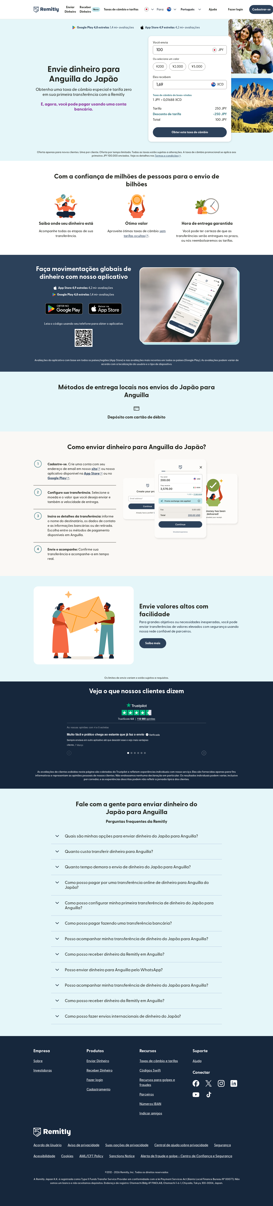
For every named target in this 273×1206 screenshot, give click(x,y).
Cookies (67, 1156)
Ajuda (213, 9)
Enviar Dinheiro (70, 9)
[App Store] (105, 308)
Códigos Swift (150, 1070)
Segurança (222, 1145)
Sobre (38, 1061)
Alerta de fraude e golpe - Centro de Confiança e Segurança (186, 1156)
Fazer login (235, 9)
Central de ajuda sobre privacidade (181, 1145)
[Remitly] (46, 10)
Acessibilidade (44, 1156)
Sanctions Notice (122, 1156)
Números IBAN (150, 1104)
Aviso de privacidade (83, 1145)
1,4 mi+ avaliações (106, 28)
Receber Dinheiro (89, 9)
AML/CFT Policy (91, 1156)
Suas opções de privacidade (126, 1145)
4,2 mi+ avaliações (173, 28)
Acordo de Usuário (47, 1145)
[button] (149, 9)
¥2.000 (177, 66)
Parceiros (146, 1094)
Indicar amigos (150, 1113)
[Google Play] (64, 308)
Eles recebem (162, 77)
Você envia (160, 42)
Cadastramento (98, 1089)
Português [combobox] (187, 9)
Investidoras (42, 1070)
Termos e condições (168, 156)
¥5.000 (196, 66)
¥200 (160, 66)
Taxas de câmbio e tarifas (121, 9)
